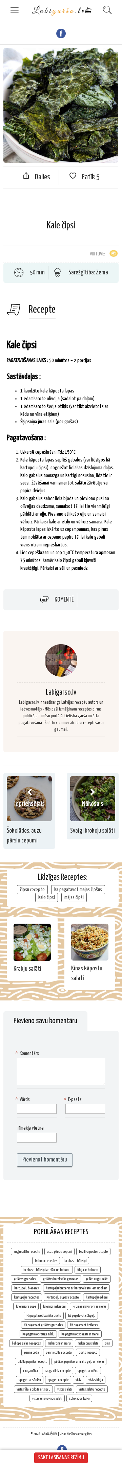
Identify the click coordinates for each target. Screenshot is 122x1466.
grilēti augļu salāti (96, 1279)
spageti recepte (58, 1380)
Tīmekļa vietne (30, 1128)
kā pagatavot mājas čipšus (78, 889)
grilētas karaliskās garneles (60, 1279)
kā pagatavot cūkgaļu (81, 1315)
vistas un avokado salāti (47, 1398)
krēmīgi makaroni (54, 1306)
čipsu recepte (32, 889)
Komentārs (28, 1053)
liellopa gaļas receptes (26, 1343)
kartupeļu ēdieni (96, 1297)
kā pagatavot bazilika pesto (43, 1315)
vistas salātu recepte (92, 1389)
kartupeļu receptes (26, 1297)
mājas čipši (74, 897)
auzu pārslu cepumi (59, 1252)
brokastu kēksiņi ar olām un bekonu (46, 1270)
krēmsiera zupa (26, 1306)
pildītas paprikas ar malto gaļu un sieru (79, 1361)
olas (107, 1343)
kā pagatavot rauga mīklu (38, 1334)
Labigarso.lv (61, 692)
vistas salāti (64, 1389)
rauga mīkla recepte (57, 1371)
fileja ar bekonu (87, 1270)
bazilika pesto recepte (93, 1252)
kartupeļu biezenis (26, 1288)
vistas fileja (95, 1380)
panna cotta (31, 1352)
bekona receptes (46, 1261)
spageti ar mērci (88, 1371)
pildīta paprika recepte (32, 1361)
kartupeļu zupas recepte (62, 1297)
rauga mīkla (30, 1371)
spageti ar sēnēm (30, 1380)
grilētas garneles (25, 1279)
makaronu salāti (88, 1343)
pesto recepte (88, 1352)
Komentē (64, 599)
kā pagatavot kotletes (84, 1325)
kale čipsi (46, 897)
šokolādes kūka (79, 1398)
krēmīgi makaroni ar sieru (89, 1306)
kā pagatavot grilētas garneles (43, 1325)
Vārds (23, 1099)
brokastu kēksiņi (75, 1261)
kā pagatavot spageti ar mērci (80, 1334)
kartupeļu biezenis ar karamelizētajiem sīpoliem (76, 1288)
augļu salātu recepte (27, 1252)
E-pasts (73, 1099)
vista (78, 1380)
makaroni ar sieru (59, 1343)
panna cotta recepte (59, 1352)
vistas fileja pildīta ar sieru (33, 1389)
